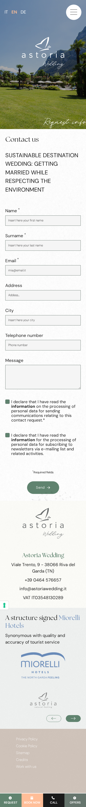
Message (14, 360)
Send (40, 487)
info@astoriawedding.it (43, 589)
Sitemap (23, 753)
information (23, 406)
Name (12, 211)
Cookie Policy (26, 746)
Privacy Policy (27, 739)
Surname (15, 236)
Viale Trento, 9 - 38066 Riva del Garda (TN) (43, 568)
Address (13, 285)
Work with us (26, 766)
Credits (22, 760)
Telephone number (24, 335)
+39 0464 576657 (43, 580)
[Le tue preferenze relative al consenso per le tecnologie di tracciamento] (4, 605)
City (9, 310)
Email (12, 261)
